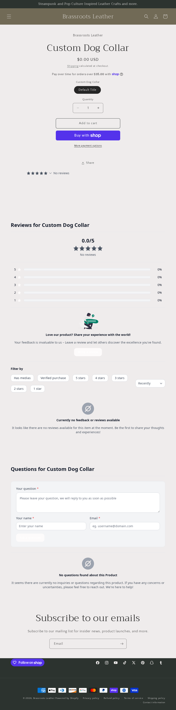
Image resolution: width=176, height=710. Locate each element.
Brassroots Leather (44, 698)
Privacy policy (91, 698)
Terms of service (133, 698)
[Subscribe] (121, 644)
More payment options (88, 145)
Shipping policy (156, 698)
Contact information (154, 702)
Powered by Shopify (67, 698)
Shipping (73, 66)
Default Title (87, 90)
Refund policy (112, 698)
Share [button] (90, 163)
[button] (9, 16)
